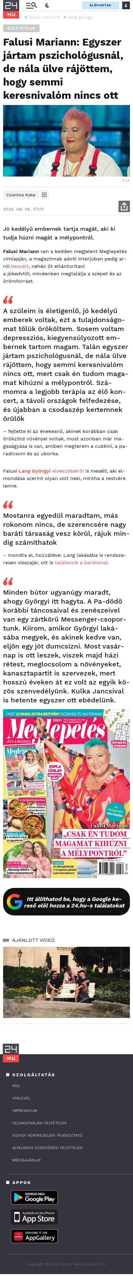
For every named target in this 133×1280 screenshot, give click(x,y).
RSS (16, 1086)
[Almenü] (31, 5)
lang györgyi (80, 17)
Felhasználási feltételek (39, 1123)
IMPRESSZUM (24, 1110)
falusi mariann (44, 17)
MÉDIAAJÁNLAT (26, 1160)
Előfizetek (100, 5)
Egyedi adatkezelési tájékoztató (47, 1135)
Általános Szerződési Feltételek (47, 1148)
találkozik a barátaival (81, 563)
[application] (66, 982)
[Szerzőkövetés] (44, 194)
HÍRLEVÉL (21, 1098)
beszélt (20, 266)
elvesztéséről (51, 471)
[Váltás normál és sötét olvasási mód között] (47, 5)
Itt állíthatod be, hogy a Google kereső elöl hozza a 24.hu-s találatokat (74, 902)
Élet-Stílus (21, 28)
